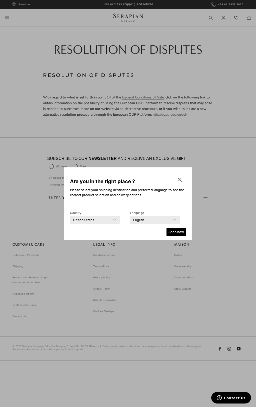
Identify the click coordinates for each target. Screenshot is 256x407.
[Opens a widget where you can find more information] (231, 398)
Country (76, 213)
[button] (180, 179)
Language (137, 213)
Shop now (176, 232)
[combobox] (83, 219)
